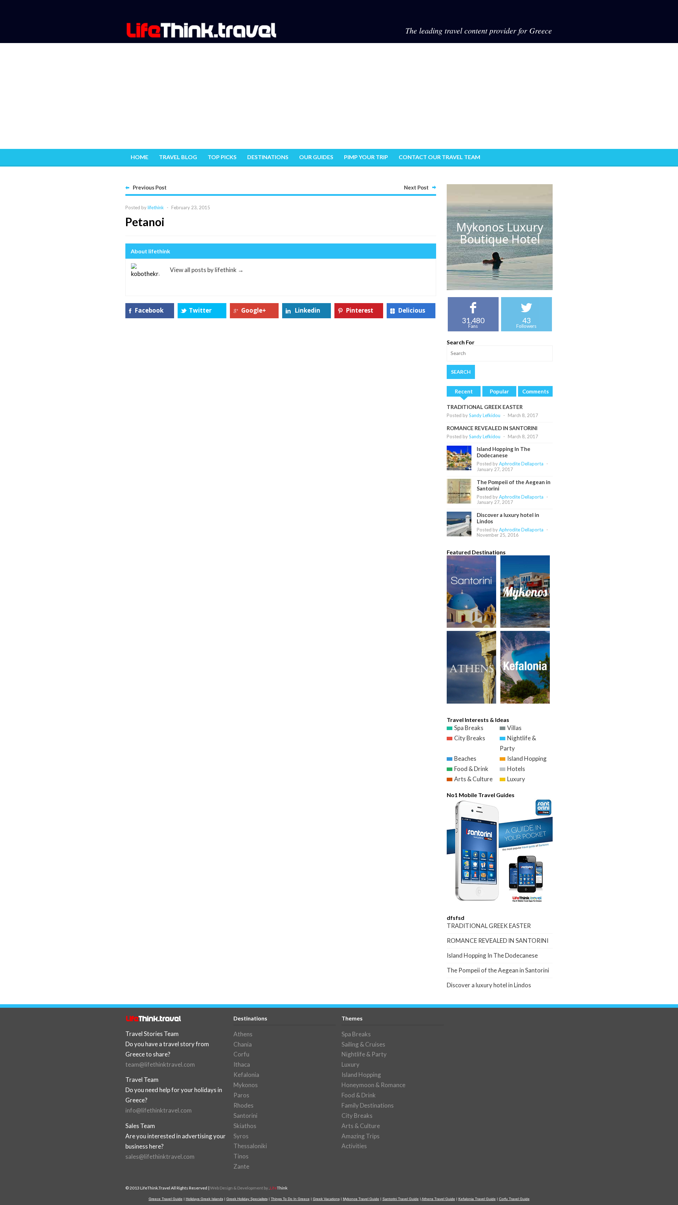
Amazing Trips (360, 1136)
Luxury (516, 779)
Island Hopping (527, 758)
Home (139, 156)
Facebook (149, 310)
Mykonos (245, 1085)
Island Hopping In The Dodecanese (503, 452)
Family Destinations (367, 1105)
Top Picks (222, 156)
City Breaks (469, 738)
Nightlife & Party (364, 1054)
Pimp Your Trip (366, 156)
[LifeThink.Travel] (202, 35)
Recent (464, 391)
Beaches (465, 758)
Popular (499, 391)
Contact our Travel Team (439, 156)
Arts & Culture (473, 779)
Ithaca (241, 1064)
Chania (242, 1044)
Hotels (516, 768)
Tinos (241, 1156)
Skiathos (244, 1125)
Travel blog (178, 156)
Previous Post (150, 187)
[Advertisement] (339, 96)
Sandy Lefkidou (484, 415)
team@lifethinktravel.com (160, 1064)
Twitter (200, 310)
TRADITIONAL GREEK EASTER (485, 407)
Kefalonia (246, 1074)
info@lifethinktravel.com (158, 1110)
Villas (514, 727)
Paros (241, 1095)
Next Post (416, 187)
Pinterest (359, 310)
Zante (241, 1166)
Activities (354, 1146)
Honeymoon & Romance (373, 1085)
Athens (242, 1034)
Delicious (411, 310)
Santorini (245, 1115)
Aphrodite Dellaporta (521, 463)
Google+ (253, 310)
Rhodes (243, 1105)
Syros (241, 1136)
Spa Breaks (468, 727)
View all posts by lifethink (207, 269)
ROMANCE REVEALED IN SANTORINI (492, 428)
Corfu (241, 1054)
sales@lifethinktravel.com (160, 1156)
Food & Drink (471, 768)
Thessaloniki (250, 1146)
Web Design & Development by (248, 1188)
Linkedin (307, 310)
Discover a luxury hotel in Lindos (489, 985)
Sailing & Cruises (363, 1044)
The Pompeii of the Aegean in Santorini (498, 970)
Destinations (268, 156)
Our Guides (316, 156)
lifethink (156, 207)
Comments (535, 391)
